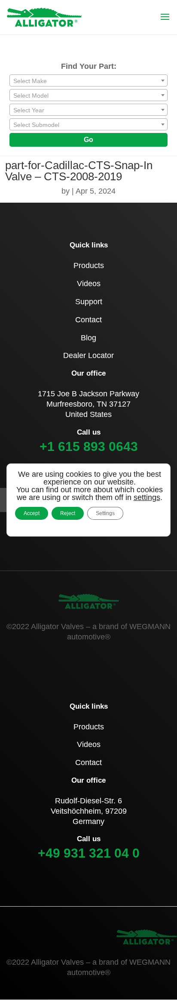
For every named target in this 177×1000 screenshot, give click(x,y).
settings (147, 497)
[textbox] (88, 81)
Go (88, 139)
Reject (67, 513)
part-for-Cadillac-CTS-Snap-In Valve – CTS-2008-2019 (79, 171)
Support (88, 301)
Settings (105, 513)
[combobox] (88, 80)
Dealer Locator (88, 355)
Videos (89, 283)
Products (88, 265)
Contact (88, 319)
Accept (32, 513)
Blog (88, 337)
